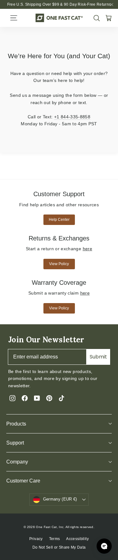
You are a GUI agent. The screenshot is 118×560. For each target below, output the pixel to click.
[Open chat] (104, 546)
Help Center (59, 219)
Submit (98, 356)
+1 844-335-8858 (72, 116)
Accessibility (77, 539)
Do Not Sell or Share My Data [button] (59, 547)
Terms (54, 539)
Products (16, 423)
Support (15, 442)
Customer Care (23, 480)
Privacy (35, 539)
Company (17, 461)
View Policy (59, 264)
